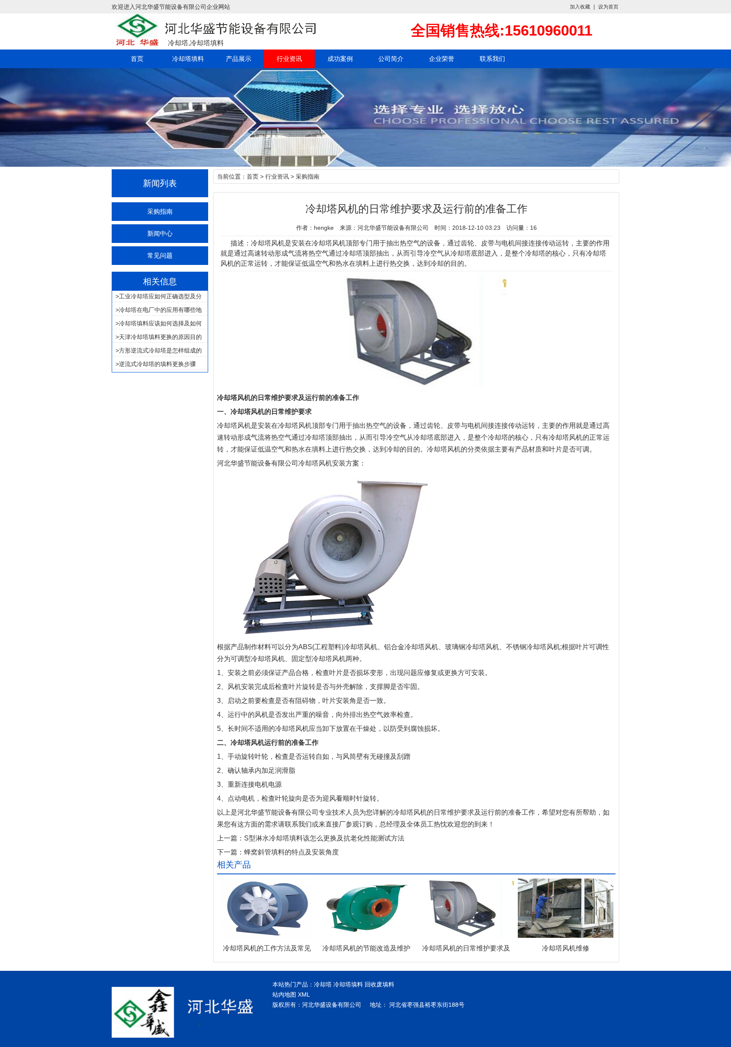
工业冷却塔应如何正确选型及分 (160, 296)
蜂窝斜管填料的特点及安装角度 (291, 852)
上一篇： (230, 838)
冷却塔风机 (234, 425)
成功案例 (340, 58)
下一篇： (230, 852)
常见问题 (160, 255)
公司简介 (391, 58)
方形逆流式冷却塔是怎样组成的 (160, 350)
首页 (137, 58)
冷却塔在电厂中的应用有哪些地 (160, 309)
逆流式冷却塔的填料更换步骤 (157, 364)
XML (304, 994)
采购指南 (160, 211)
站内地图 (284, 994)
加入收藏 (580, 7)
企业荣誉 (441, 58)
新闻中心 (160, 233)
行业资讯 (289, 58)
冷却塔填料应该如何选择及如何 (160, 323)
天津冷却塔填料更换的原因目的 (160, 336)
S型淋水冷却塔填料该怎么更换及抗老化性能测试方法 (324, 838)
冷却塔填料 (188, 58)
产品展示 (238, 58)
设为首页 (608, 7)
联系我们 (492, 58)
